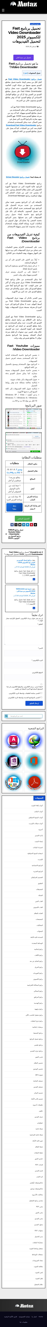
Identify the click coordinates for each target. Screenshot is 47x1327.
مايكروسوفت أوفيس (36, 1183)
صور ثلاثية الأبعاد (37, 1141)
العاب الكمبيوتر (38, 907)
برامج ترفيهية (39, 1009)
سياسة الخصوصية (24, 1317)
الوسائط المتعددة (37, 943)
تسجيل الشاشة (38, 1081)
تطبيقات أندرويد (38, 1105)
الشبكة (40, 895)
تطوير (41, 1111)
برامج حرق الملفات (37, 1021)
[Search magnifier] (6, 716)
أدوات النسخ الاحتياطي (36, 817)
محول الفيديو (39, 1224)
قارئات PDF (39, 1165)
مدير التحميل (39, 1236)
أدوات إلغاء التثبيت (37, 805)
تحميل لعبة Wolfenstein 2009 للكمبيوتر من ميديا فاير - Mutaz (25, 591)
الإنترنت (40, 859)
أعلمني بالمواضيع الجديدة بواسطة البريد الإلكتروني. (24, 697)
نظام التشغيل (38, 1284)
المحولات (40, 931)
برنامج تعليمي (38, 1045)
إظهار (26, 73)
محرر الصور (39, 1212)
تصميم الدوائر (38, 1093)
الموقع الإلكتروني (37, 672)
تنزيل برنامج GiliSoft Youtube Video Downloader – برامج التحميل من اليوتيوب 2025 (15, 534)
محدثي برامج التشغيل (36, 1201)
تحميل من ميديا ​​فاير (23, 57)
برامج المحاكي (38, 991)
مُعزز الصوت (39, 1272)
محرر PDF (39, 1206)
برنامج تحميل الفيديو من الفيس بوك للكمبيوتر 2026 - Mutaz (26, 562)
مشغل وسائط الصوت (36, 1248)
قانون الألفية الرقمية (10, 1317)
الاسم (40, 648)
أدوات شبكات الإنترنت (36, 823)
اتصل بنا (34, 1317)
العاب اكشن (39, 901)
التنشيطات (39, 889)
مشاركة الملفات (38, 1242)
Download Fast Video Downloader (21, 125)
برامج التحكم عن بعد (36, 961)
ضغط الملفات (38, 1153)
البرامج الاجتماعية (37, 865)
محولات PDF (39, 1230)
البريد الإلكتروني (37, 660)
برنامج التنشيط (38, 1033)
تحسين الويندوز (38, 1069)
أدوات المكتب (38, 811)
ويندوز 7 (19, 469)
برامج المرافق (38, 997)
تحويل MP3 (39, 1075)
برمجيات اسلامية (37, 1027)
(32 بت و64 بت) (13, 472)
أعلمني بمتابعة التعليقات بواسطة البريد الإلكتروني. (24, 693)
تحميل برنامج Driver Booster (18, 177)
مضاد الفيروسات (37, 1260)
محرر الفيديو (39, 1218)
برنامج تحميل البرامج (36, 1039)
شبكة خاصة (39, 1129)
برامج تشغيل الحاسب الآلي (34, 1015)
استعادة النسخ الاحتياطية (35, 853)
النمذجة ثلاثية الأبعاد (36, 937)
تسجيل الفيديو (38, 1087)
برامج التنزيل (39, 967)
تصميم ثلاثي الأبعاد (37, 1099)
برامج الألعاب (39, 955)
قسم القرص (39, 1171)
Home (41, 1317)
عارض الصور (39, 1159)
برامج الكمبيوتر (38, 979)
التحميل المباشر (23, 518)
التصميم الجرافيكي (37, 877)
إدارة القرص (39, 835)
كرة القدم (40, 1177)
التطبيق (40, 883)
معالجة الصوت (38, 1266)
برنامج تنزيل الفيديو (35, 24)
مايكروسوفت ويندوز (36, 1189)
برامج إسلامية (38, 949)
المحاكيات (40, 925)
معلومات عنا (23, 1322)
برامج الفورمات (38, 973)
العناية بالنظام (38, 913)
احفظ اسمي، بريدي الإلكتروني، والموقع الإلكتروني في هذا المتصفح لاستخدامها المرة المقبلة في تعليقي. (25, 688)
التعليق (40, 624)
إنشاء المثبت (39, 841)
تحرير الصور (39, 1057)
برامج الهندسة (38, 1003)
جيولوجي (40, 1123)
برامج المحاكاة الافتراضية (35, 985)
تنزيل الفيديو (39, 1117)
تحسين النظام (38, 1063)
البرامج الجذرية (38, 871)
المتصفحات (39, 919)
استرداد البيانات (38, 847)
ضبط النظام (39, 1147)
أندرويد (40, 829)
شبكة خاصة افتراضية (36, 1135)
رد (33, 579)
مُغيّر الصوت (39, 1278)
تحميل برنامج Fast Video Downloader (25, 79)
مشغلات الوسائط (37, 1254)
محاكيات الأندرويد (37, 1195)
